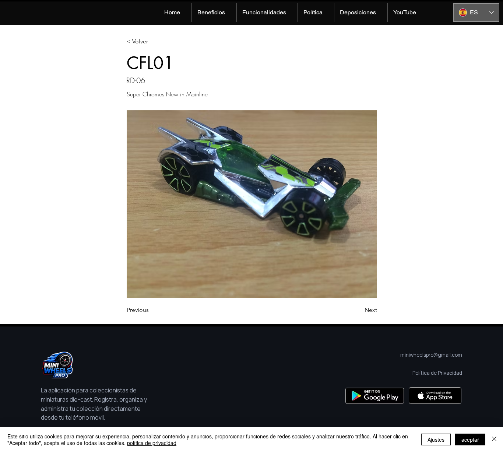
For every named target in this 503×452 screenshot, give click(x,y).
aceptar (470, 439)
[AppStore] (435, 395)
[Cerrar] (494, 439)
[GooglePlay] (374, 395)
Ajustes (436, 439)
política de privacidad (151, 442)
